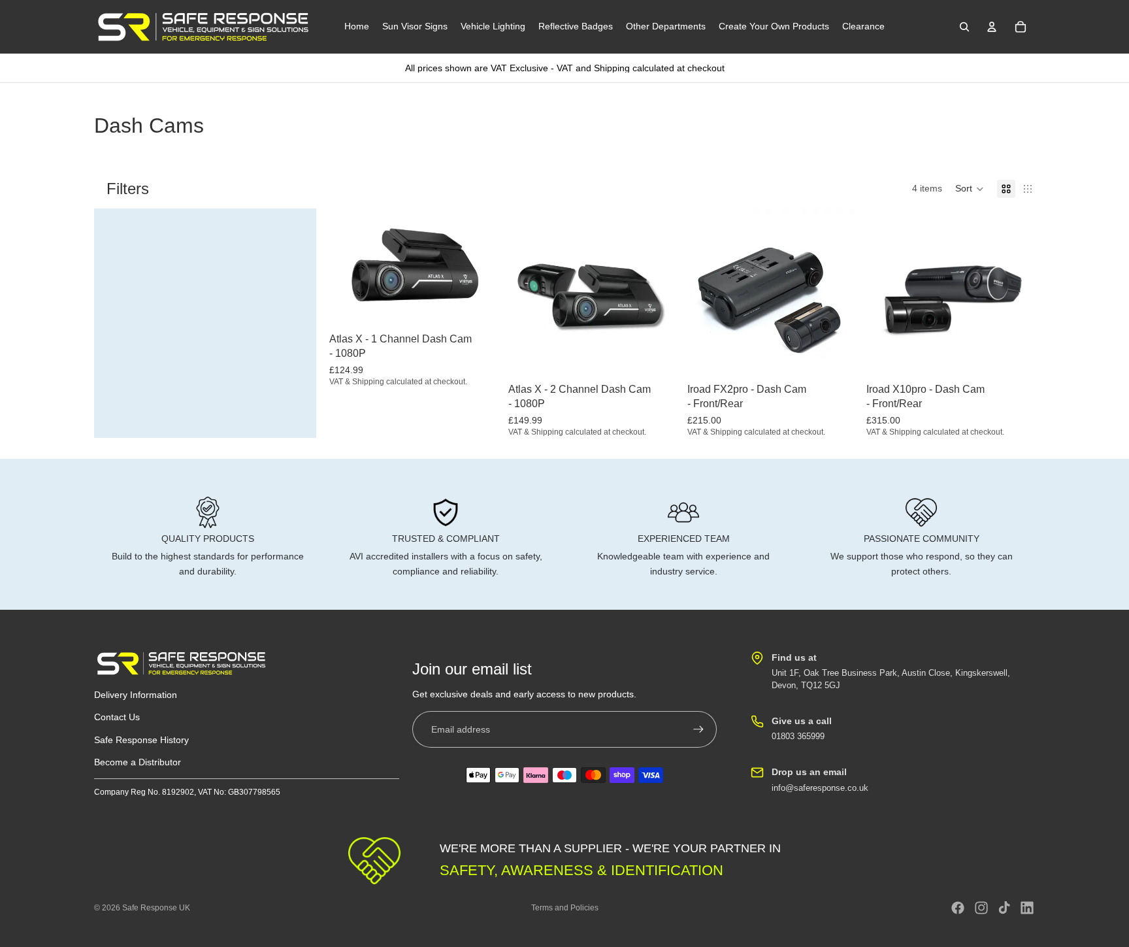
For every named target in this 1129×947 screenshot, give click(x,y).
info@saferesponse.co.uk (820, 788)
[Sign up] (698, 729)
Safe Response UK (156, 907)
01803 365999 (798, 736)
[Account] (991, 26)
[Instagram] (981, 908)
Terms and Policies (564, 907)
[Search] (964, 26)
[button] (969, 188)
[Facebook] (958, 908)
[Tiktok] (1004, 908)
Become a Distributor (137, 762)
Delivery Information (135, 694)
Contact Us (117, 717)
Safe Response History (141, 740)
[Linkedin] (1027, 908)
